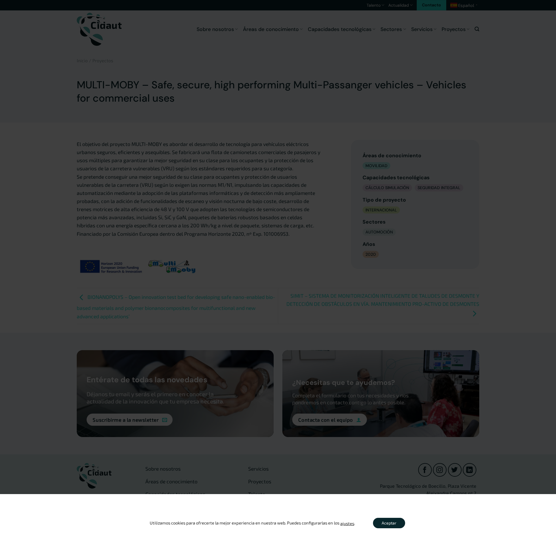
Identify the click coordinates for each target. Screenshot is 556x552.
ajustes (347, 523)
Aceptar (389, 522)
